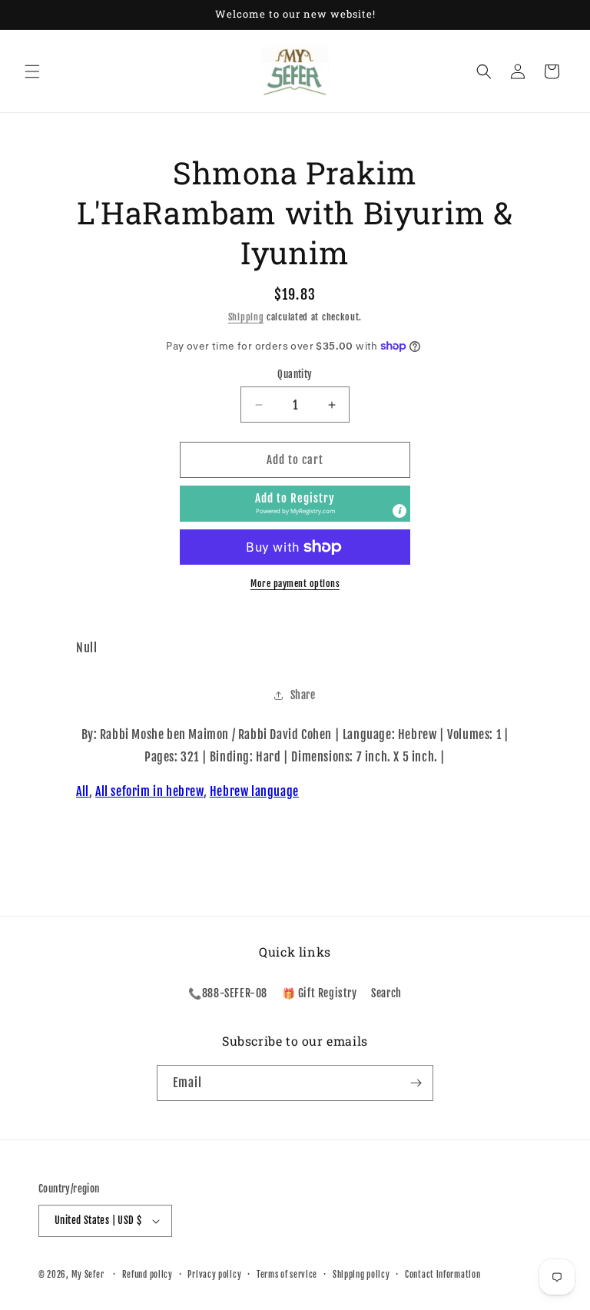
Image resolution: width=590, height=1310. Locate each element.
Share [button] (303, 694)
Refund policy (147, 1274)
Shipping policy (361, 1274)
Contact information (442, 1274)
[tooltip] (399, 511)
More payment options (295, 583)
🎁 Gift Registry (319, 993)
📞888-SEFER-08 (227, 993)
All (82, 791)
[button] (32, 71)
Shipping (246, 317)
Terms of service (287, 1274)
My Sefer (87, 1274)
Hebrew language (254, 791)
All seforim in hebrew (149, 791)
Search (386, 993)
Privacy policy (214, 1274)
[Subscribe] (416, 1083)
